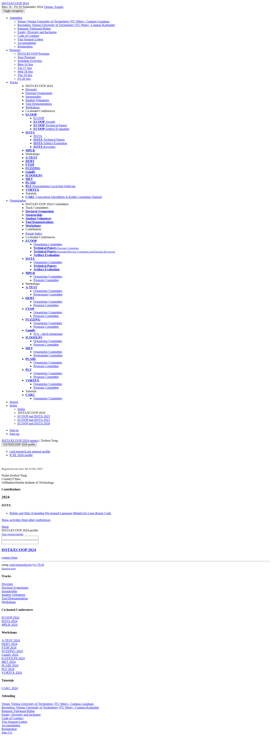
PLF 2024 (8, 669)
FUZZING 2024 (12, 651)
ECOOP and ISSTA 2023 (34, 416)
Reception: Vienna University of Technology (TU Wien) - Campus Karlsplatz (66, 25)
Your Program (26, 57)
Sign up (14, 433)
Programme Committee (48, 294)
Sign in (14, 430)
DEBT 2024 (9, 644)
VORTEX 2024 (12, 672)
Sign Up (7, 732)
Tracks (14, 82)
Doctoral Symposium (38, 93)
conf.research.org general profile (30, 451)
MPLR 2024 (10, 624)
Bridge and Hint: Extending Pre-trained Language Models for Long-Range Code (60, 513)
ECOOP (38, 118)
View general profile (12, 534)
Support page (9, 568)
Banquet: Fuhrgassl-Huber (34, 28)
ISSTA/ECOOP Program (33, 53)
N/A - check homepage (48, 334)
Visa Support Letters (30, 39)
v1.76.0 (38, 564)
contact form (9, 557)
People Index (33, 233)
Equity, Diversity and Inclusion (37, 32)
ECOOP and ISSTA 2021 (34, 420)
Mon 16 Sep (25, 64)
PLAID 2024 (10, 665)
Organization (18, 200)
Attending (16, 18)
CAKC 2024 (10, 688)
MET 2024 (9, 662)
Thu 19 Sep (25, 75)
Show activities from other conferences (26, 520)
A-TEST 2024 (11, 640)
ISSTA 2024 (9, 621)
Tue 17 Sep (25, 68)
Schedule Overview (30, 60)
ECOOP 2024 (10, 617)
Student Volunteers (37, 100)
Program (15, 50)
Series (21, 409)
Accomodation (27, 43)
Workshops (32, 107)
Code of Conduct (28, 35)
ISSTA (37, 136)
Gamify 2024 (10, 654)
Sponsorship (33, 96)
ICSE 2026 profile (21, 455)
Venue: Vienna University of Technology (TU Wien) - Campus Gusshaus (64, 21)
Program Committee (46, 280)
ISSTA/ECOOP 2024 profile (19, 444)
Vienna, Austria (53, 7)
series (34, 440)
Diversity (31, 89)
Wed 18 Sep (25, 71)
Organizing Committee (47, 244)
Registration (25, 46)
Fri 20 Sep (24, 78)
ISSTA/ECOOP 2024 (15, 440)
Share (5, 526)
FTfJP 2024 (9, 647)
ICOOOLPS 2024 (13, 658)
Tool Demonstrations (38, 103)
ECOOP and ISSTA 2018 (34, 423)
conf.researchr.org (20, 564)
